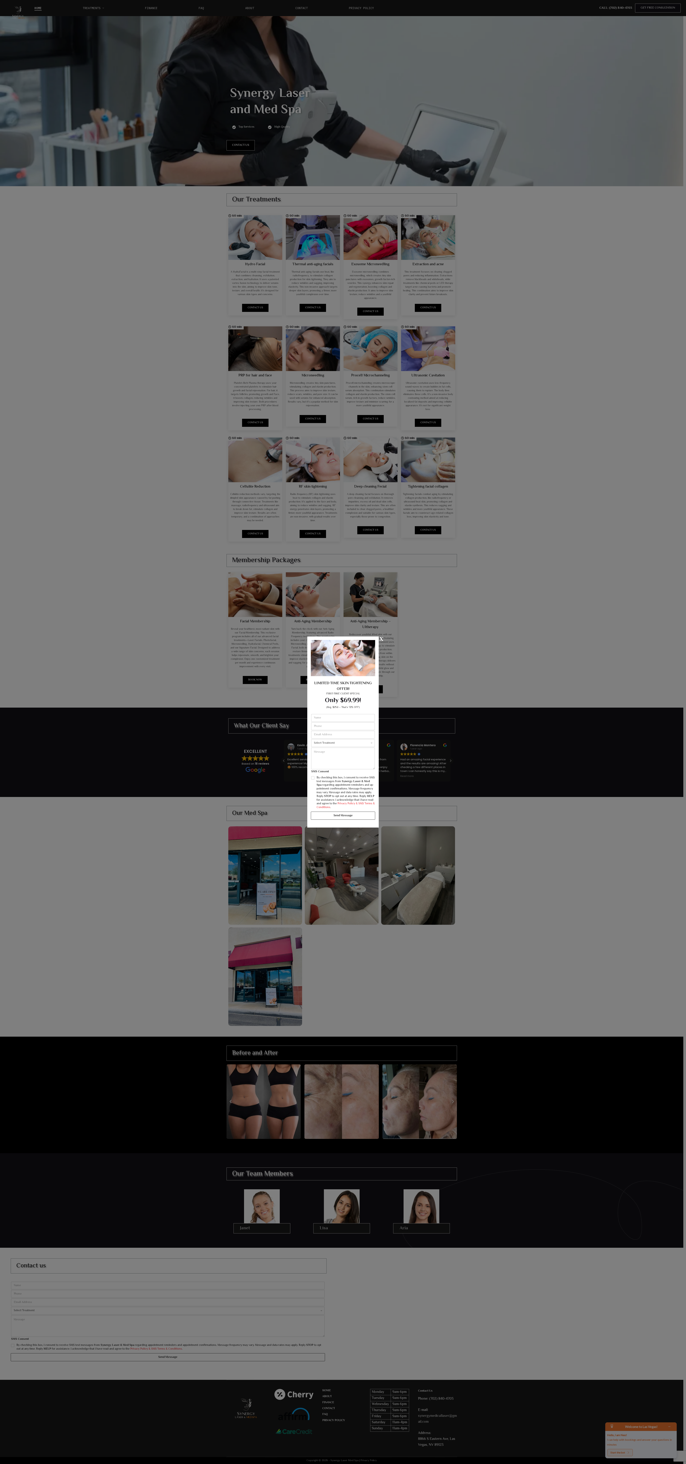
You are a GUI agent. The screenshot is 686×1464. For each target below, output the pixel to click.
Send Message (343, 815)
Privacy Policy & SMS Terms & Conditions (346, 805)
